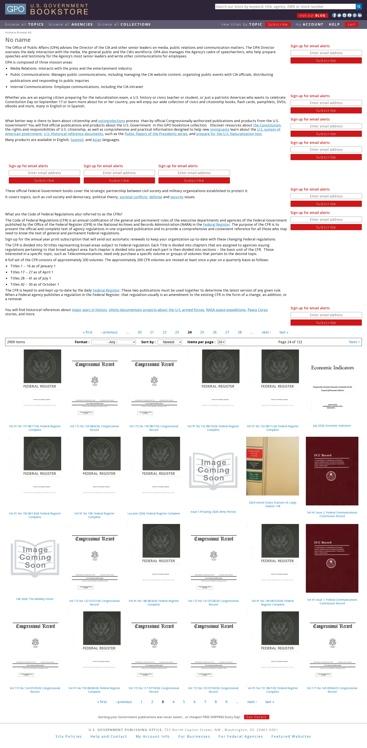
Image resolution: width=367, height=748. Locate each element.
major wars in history (89, 309)
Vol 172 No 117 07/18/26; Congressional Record (154, 689)
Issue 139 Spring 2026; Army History (213, 511)
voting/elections (111, 120)
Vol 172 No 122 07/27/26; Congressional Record (94, 602)
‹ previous (109, 332)
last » (283, 332)
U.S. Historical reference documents (73, 133)
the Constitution (267, 125)
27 (227, 332)
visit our (313, 15)
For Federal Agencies (240, 736)
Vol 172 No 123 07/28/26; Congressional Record (213, 602)
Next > (354, 342)
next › (266, 332)
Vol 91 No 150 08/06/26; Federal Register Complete (94, 689)
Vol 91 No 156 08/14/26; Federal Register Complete (35, 515)
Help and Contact (108, 736)
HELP (334, 24)
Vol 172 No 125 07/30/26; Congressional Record (213, 689)
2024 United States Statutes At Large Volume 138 (272, 504)
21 (152, 332)
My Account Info (153, 736)
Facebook (334, 15)
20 (139, 332)
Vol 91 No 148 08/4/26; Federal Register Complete (154, 602)
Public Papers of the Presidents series (156, 133)
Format (82, 342)
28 (240, 332)
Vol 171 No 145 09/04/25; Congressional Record (332, 689)
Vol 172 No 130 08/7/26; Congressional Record (153, 428)
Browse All (24, 24)
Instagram (344, 15)
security (177, 197)
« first (88, 332)
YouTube (349, 15)
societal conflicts (133, 197)
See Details (256, 717)
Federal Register (216, 224)
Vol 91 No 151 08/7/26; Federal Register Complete (273, 689)
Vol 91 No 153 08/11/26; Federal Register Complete (273, 428)
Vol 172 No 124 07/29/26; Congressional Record (35, 689)
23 (177, 332)
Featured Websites (291, 736)
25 (202, 332)
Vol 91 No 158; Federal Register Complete (94, 515)
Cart (352, 24)
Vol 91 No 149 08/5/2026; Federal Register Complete (273, 602)
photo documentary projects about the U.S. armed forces (156, 309)
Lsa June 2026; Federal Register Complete (153, 513)
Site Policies (69, 736)
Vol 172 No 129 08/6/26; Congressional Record (94, 428)
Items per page (200, 342)
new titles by (254, 24)
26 (215, 332)
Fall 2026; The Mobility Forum (35, 599)
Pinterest (354, 15)
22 (164, 332)
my (310, 24)
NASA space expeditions (226, 309)
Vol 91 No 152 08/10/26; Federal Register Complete (213, 428)
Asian (97, 139)
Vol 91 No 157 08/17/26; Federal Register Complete (35, 428)
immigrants (219, 129)
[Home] (48, 13)
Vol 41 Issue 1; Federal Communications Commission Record (332, 601)
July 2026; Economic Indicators (332, 425)
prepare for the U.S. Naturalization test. (229, 133)
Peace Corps (258, 309)
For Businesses (194, 736)
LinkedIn (359, 15)
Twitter (339, 15)
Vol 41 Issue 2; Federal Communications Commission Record (332, 514)
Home (9, 32)
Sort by (148, 342)
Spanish (77, 139)
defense (155, 197)
